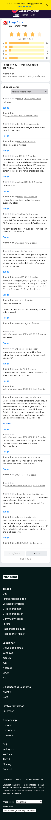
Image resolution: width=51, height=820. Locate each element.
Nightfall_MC (22, 543)
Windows (8, 652)
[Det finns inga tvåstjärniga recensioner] (26, 54)
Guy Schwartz (11, 115)
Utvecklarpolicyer (13, 613)
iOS (5, 662)
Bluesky (7, 764)
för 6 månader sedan (30, 124)
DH (18, 124)
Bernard (20, 349)
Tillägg (16, 14)
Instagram (8, 749)
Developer (8, 735)
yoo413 (20, 277)
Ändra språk (8, 802)
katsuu (20, 517)
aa (18, 251)
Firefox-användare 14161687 (18, 485)
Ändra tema (8, 807)
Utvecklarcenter (12, 608)
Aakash (20, 243)
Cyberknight (22, 397)
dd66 (19, 156)
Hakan (20, 196)
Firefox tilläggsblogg (14, 598)
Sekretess (7, 779)
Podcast (7, 769)
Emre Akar (21, 323)
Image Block (16, 22)
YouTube (8, 754)
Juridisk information (34, 779)
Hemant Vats (20, 25)
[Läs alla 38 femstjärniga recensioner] (26, 43)
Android (7, 667)
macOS (7, 657)
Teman (25, 14)
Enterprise (8, 711)
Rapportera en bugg (14, 628)
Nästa (37, 553)
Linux (6, 672)
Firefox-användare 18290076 (18, 389)
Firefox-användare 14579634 (18, 76)
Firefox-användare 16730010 (18, 334)
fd (18, 300)
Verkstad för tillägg (13, 603)
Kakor (18, 779)
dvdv (19, 369)
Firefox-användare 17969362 (18, 437)
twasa (20, 475)
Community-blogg (13, 618)
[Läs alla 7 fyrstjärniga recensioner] (26, 47)
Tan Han (21, 214)
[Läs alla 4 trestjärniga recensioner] (26, 50)
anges (20, 785)
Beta (5, 696)
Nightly (7, 691)
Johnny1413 (22, 182)
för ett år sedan (28, 141)
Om (18, 141)
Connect (7, 725)
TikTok (6, 759)
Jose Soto (22, 457)
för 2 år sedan (29, 156)
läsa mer (7, 423)
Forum (6, 623)
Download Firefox (13, 647)
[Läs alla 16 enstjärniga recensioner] (26, 58)
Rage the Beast (24, 494)
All (4, 677)
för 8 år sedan (39, 76)
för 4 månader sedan (28, 115)
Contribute (9, 730)
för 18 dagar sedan (32, 98)
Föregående (14, 553)
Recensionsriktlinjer (13, 633)
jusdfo (20, 98)
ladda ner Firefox (25, 6)
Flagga (6, 107)
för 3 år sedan (39, 389)
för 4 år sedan (34, 457)
